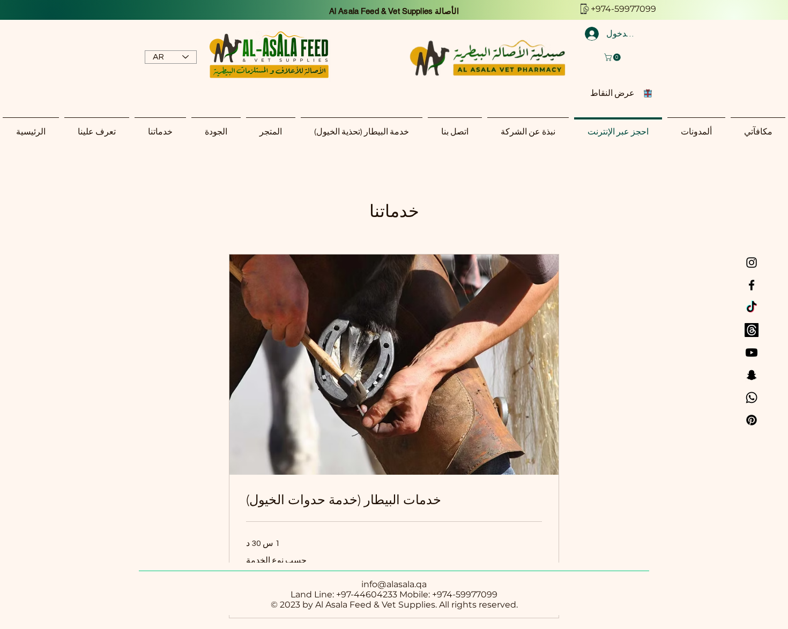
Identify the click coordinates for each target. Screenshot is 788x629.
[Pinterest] (752, 420)
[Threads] (752, 330)
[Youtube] (752, 353)
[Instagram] (752, 262)
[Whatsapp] (752, 398)
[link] (394, 499)
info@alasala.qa (394, 584)
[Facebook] (752, 285)
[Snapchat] (752, 375)
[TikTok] (752, 307)
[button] (613, 57)
